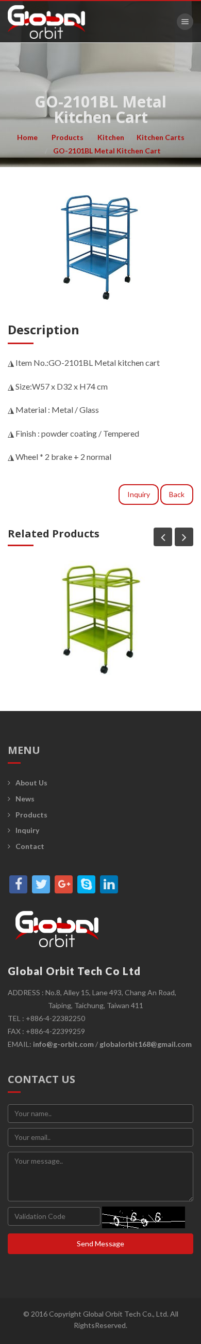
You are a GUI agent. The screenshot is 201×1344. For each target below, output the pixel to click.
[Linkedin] (109, 884)
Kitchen (110, 137)
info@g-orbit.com (63, 1044)
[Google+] (64, 884)
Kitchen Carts (161, 137)
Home (27, 137)
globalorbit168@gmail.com (145, 1044)
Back (177, 494)
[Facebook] (18, 884)
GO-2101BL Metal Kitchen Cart (107, 150)
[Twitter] (41, 884)
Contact (29, 846)
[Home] (46, 21)
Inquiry (138, 494)
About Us (31, 782)
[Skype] (86, 884)
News (25, 798)
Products (67, 137)
